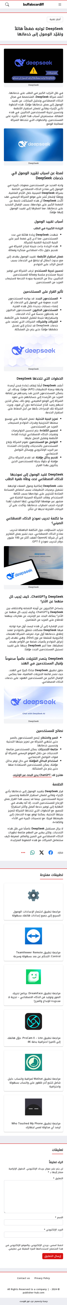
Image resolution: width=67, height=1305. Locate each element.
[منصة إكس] (41, 853)
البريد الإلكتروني (53, 1230)
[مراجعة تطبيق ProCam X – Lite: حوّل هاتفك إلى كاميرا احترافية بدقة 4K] (33, 1027)
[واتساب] (32, 853)
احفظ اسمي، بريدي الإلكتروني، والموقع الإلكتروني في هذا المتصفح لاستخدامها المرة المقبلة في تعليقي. (34, 1247)
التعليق (58, 1178)
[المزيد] (23, 853)
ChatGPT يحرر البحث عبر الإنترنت (32, 775)
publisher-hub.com (33, 1293)
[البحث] (7, 4)
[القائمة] (60, 4)
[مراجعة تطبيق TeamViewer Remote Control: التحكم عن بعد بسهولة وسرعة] (33, 942)
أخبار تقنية (55, 19)
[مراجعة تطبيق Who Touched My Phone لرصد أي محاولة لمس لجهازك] (33, 1113)
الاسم (59, 1217)
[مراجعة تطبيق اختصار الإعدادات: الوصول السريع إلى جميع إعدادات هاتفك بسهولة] (33, 901)
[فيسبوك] (50, 853)
